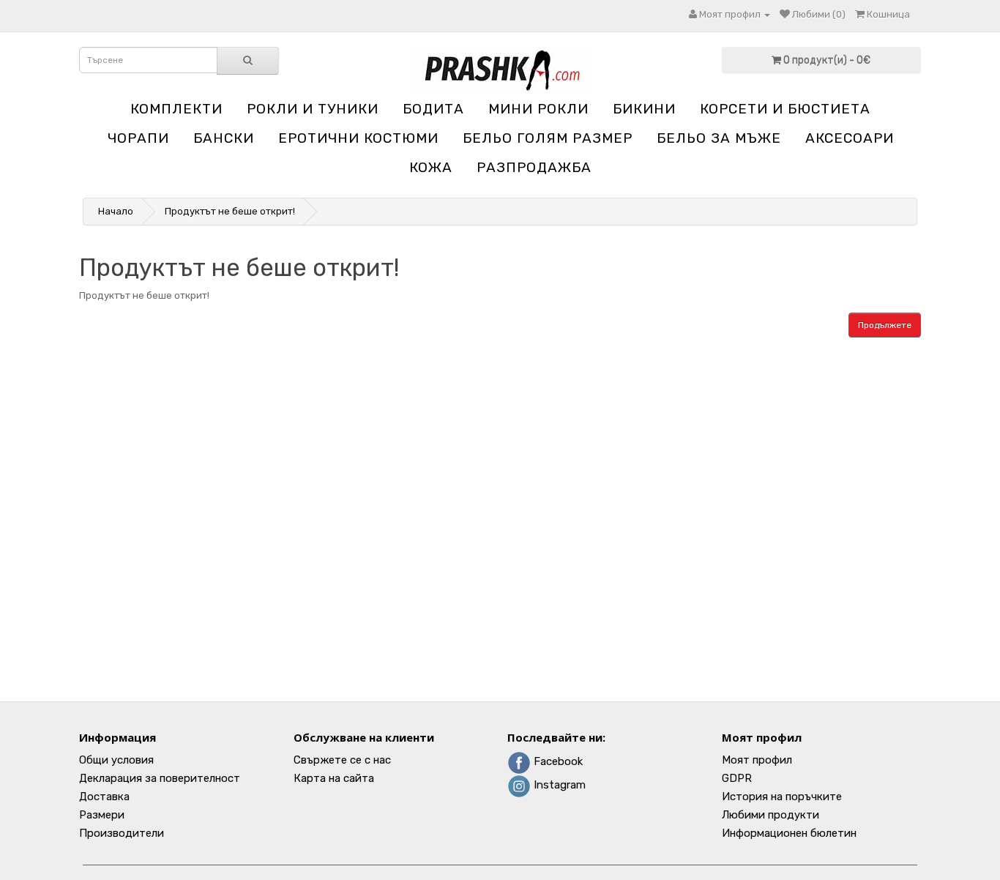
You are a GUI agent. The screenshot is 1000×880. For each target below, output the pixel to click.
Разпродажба (534, 167)
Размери (101, 814)
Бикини (644, 108)
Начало (115, 211)
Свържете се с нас (342, 760)
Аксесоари (849, 138)
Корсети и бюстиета (785, 108)
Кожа (430, 167)
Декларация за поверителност (159, 778)
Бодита (433, 108)
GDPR (737, 778)
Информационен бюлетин (789, 833)
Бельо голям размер (548, 138)
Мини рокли (538, 108)
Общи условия (116, 760)
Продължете (884, 325)
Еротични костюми (358, 138)
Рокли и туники (312, 108)
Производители (121, 833)
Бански (223, 138)
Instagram (558, 784)
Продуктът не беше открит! (230, 211)
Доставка (104, 796)
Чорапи (138, 138)
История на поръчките (782, 796)
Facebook (557, 761)
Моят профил (757, 760)
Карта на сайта (334, 778)
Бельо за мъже (719, 138)
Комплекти (176, 108)
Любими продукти (770, 814)
